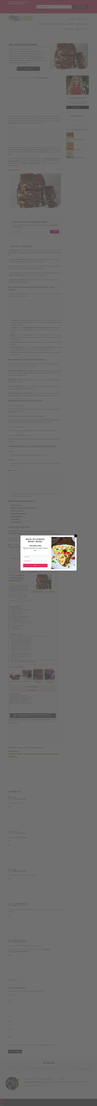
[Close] (75, 535)
